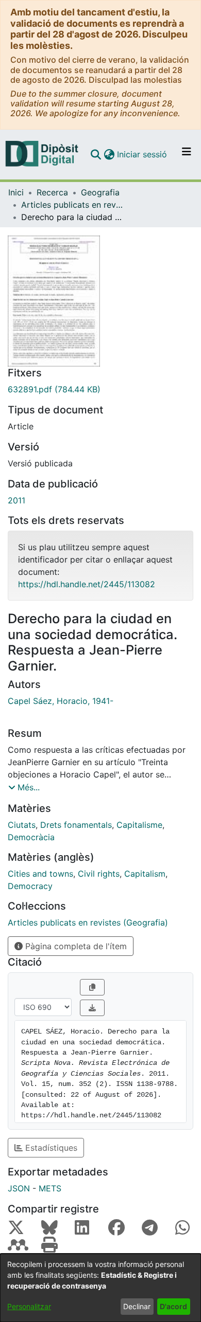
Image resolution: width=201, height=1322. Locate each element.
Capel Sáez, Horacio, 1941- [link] (60, 701)
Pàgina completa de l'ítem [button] (75, 946)
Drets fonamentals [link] (76, 825)
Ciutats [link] (22, 825)
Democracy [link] (30, 886)
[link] (100, 389)
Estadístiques (50, 1148)
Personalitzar (29, 1306)
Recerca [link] (52, 192)
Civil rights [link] (99, 873)
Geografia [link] (100, 192)
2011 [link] (16, 500)
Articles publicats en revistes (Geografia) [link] (72, 205)
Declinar (136, 1306)
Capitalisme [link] (139, 825)
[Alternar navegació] (186, 154)
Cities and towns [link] (40, 873)
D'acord (173, 1306)
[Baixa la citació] (92, 1008)
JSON (19, 1188)
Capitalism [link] (144, 873)
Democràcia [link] (31, 837)
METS (50, 1188)
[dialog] (100, 1288)
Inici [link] (16, 192)
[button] (95, 154)
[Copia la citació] (92, 987)
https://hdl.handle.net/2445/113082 (86, 584)
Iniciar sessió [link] (142, 154)
